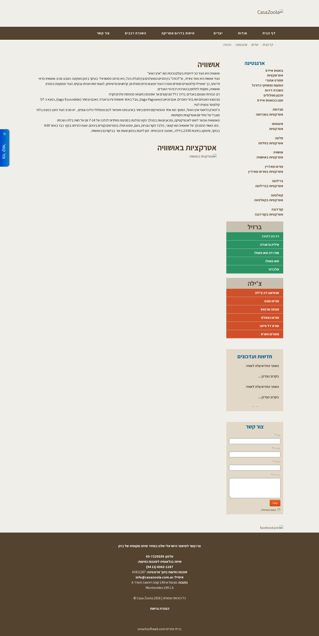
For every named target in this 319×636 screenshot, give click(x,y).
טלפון (276, 461)
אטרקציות (276, 128)
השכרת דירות (274, 90)
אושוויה (278, 152)
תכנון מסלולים (273, 95)
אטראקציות (275, 75)
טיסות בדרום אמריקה (178, 33)
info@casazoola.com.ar (154, 577)
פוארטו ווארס (270, 334)
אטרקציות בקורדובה (269, 214)
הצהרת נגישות (159, 608)
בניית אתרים (173, 629)
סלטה (279, 138)
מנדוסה (278, 109)
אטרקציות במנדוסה (269, 114)
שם (277, 435)
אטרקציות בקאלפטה (268, 200)
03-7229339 (155, 556)
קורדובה (277, 209)
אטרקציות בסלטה (270, 143)
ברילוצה (277, 181)
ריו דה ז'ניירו (270, 236)
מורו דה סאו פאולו (266, 253)
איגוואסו (277, 123)
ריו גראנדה (105, 99)
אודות (242, 33)
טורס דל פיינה (269, 326)
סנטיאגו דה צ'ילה (267, 293)
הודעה (275, 475)
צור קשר (103, 33)
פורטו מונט (271, 301)
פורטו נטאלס (270, 317)
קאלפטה (277, 195)
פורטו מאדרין (274, 166)
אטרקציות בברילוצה (269, 186)
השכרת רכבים (135, 33)
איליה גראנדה (269, 244)
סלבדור (273, 269)
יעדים (218, 33)
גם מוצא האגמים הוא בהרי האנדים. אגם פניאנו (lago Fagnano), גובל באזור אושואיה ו (166, 99)
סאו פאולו (272, 261)
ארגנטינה (241, 44)
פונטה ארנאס (270, 309)
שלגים (120, 94)
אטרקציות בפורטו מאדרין (265, 171)
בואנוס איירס (274, 70)
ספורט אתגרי (274, 80)
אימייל (276, 448)
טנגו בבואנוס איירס (270, 100)
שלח (275, 503)
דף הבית (269, 33)
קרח (111, 94)
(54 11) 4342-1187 (159, 567)
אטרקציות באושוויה (270, 157)
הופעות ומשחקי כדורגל (267, 85)
